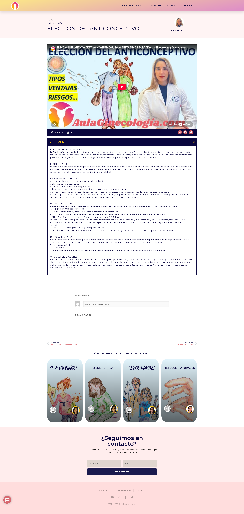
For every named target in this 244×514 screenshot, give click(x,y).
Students (172, 5)
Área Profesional (132, 5)
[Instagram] (118, 497)
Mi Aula (188, 5)
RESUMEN (57, 142)
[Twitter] (132, 497)
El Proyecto (104, 490)
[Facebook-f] (125, 497)
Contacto (140, 490)
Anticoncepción (54, 23)
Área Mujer (154, 5)
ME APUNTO (122, 471)
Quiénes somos (123, 490)
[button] (180, 132)
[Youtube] (112, 497)
